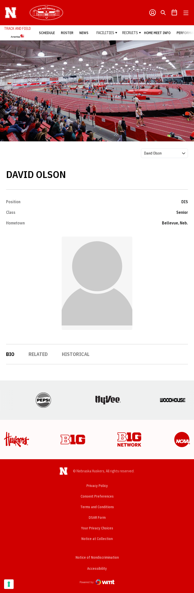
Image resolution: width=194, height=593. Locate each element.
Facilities (105, 33)
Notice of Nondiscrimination (97, 557)
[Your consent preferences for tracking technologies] (9, 584)
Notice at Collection (97, 538)
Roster (67, 33)
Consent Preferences (97, 496)
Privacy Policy (97, 485)
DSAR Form (97, 517)
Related (38, 354)
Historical (75, 354)
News (83, 33)
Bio (10, 354)
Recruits (130, 33)
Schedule (47, 33)
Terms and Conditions (97, 507)
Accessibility (97, 568)
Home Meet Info (157, 33)
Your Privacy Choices (97, 528)
